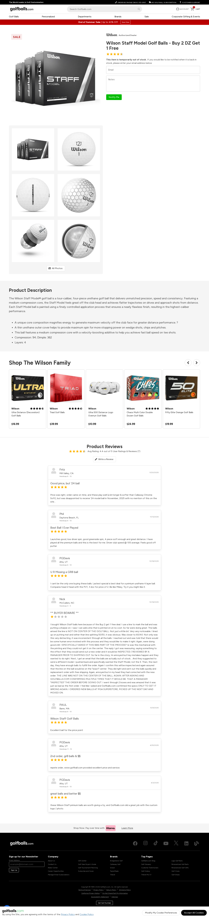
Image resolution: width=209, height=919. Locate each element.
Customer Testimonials (149, 868)
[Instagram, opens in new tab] (145, 843)
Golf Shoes (175, 875)
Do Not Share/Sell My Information (115, 893)
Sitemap (114, 897)
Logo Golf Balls (177, 861)
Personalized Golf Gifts (180, 868)
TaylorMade (114, 871)
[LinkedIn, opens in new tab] (186, 843)
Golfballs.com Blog (148, 861)
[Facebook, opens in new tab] (135, 843)
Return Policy (111, 890)
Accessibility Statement (100, 897)
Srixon (112, 868)
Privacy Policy (68, 914)
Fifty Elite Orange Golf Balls (179, 412)
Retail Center (53, 868)
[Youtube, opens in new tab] (166, 843)
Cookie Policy (87, 914)
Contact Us (52, 864)
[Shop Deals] (104, 22)
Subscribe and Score (86, 871)
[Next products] (196, 362)
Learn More (127, 828)
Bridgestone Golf (116, 861)
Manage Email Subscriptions (58, 875)
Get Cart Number (104, 903)
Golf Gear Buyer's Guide (87, 864)
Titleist (112, 875)
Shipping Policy (125, 890)
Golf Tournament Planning (88, 868)
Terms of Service (84, 890)
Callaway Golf (115, 864)
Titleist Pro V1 (146, 875)
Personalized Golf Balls (180, 864)
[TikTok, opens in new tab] (155, 843)
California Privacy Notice (90, 893)
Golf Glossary (146, 864)
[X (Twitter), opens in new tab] (176, 843)
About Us (51, 861)
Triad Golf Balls (57, 412)
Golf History (145, 871)
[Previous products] (188, 362)
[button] (139, 9)
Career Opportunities (56, 871)
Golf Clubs (175, 871)
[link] (182, 9)
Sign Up (14, 870)
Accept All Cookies (194, 912)
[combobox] (104, 9)
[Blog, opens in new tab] (196, 843)
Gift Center (82, 861)
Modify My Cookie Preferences (161, 912)
